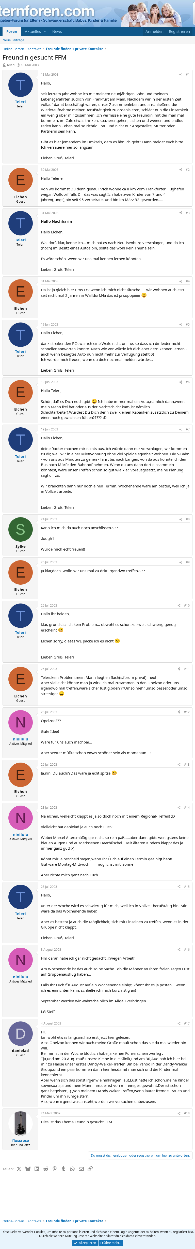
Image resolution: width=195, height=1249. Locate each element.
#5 (188, 324)
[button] (44, 31)
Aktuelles (33, 31)
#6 (188, 382)
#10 (187, 605)
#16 (187, 949)
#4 (188, 281)
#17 (187, 1023)
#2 (188, 169)
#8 (188, 519)
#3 (188, 213)
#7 (188, 429)
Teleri (10, 65)
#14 (187, 807)
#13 (187, 764)
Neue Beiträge (13, 40)
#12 (187, 712)
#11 (187, 669)
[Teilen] (180, 75)
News (57, 31)
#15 (187, 887)
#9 (188, 562)
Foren (11, 31)
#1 (188, 74)
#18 (187, 1113)
